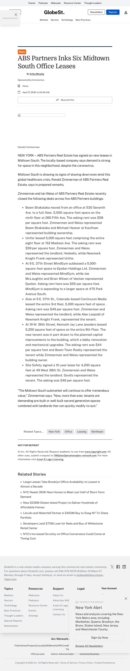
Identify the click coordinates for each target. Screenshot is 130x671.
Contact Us (59, 614)
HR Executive (38, 654)
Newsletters (96, 12)
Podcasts (43, 3)
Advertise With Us (63, 600)
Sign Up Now (99, 637)
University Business (89, 654)
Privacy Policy (86, 662)
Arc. (36, 662)
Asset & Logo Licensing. (50, 459)
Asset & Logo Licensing (60, 607)
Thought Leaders (92, 3)
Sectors (8, 600)
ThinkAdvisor (20, 645)
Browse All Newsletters (89, 645)
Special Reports (13, 620)
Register (113, 12)
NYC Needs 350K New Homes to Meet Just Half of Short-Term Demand (62, 494)
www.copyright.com (95, 451)
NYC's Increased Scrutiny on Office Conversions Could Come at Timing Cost (62, 536)
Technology (10, 605)
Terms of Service (68, 662)
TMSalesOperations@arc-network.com (75, 455)
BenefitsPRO (55, 645)
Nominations (11, 625)
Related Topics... (34, 431)
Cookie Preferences (105, 662)
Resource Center (72, 3)
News (22, 52)
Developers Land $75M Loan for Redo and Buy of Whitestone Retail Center (61, 526)
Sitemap (33, 615)
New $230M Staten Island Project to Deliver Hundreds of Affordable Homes (59, 505)
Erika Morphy (37, 74)
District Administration (62, 654)
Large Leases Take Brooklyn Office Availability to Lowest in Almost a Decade (60, 484)
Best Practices (12, 610)
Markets (8, 595)
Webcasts (56, 3)
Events (32, 3)
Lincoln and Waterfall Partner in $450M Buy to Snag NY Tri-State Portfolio (64, 515)
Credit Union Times (69, 647)
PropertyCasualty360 (38, 645)
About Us (58, 595)
